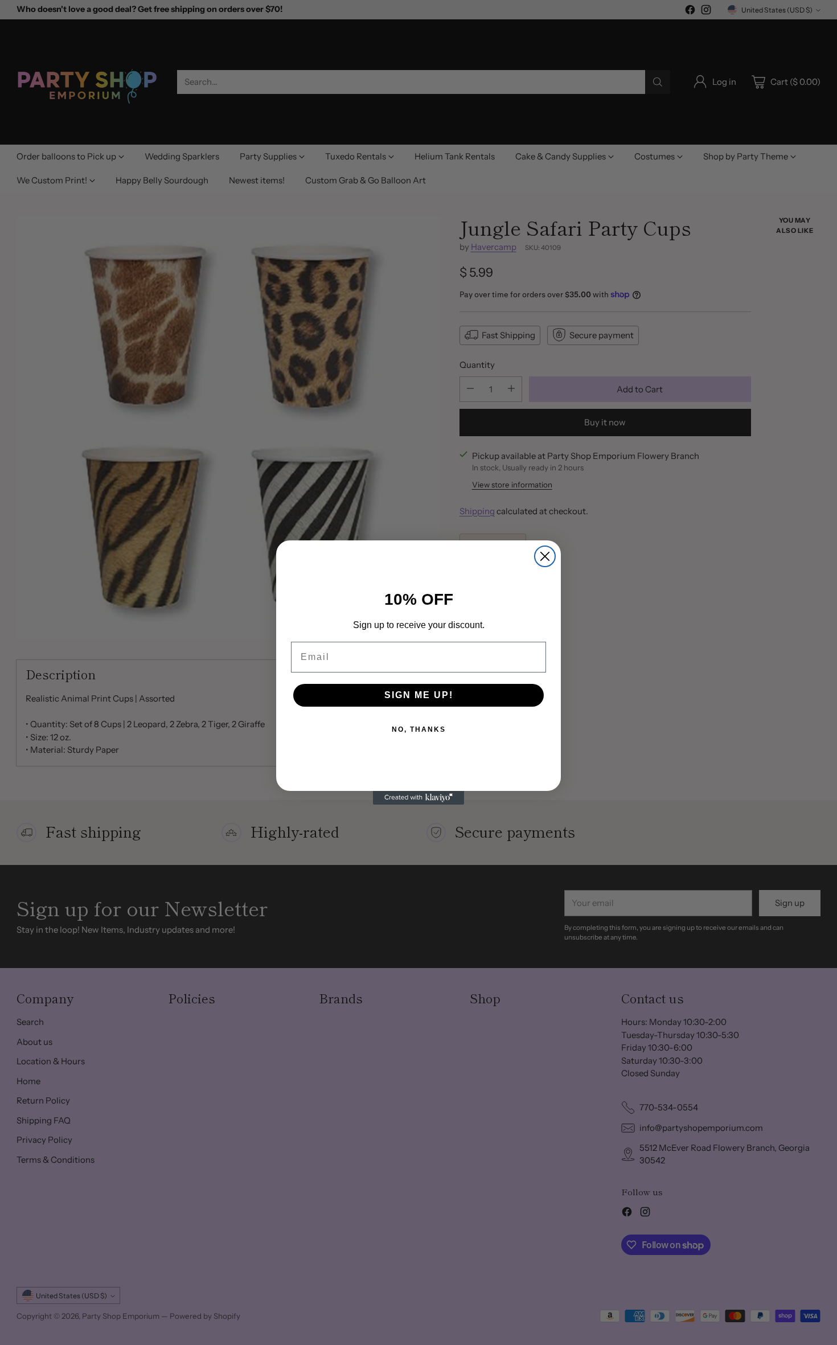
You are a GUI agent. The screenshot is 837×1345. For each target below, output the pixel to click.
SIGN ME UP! (418, 695)
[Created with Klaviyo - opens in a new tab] (418, 798)
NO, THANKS (419, 729)
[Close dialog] (545, 556)
